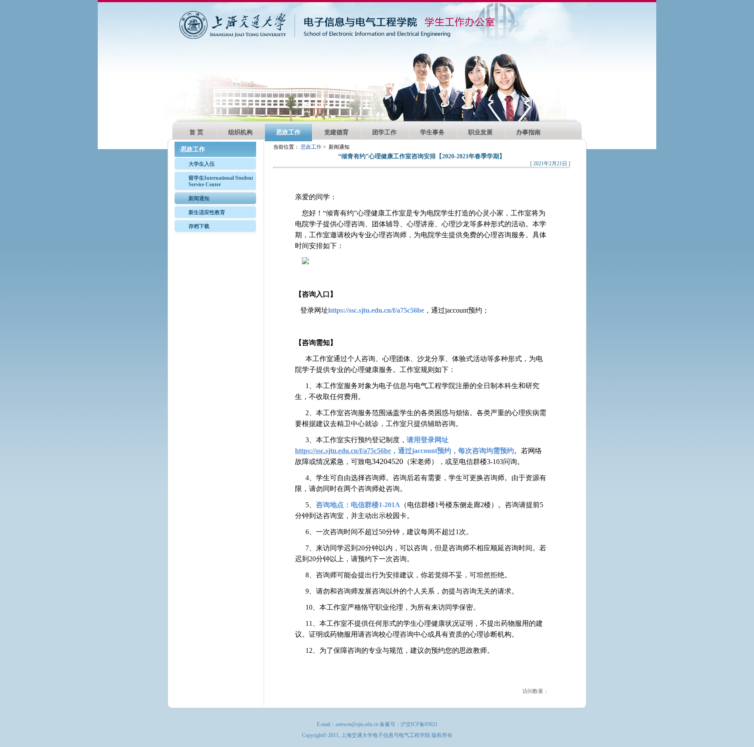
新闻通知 (198, 198)
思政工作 (288, 132)
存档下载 (198, 226)
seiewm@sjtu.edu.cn (357, 724)
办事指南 (528, 132)
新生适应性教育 (206, 212)
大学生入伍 (201, 164)
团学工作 (384, 132)
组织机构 (240, 132)
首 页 (196, 132)
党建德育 (336, 132)
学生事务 (432, 132)
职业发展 (480, 132)
